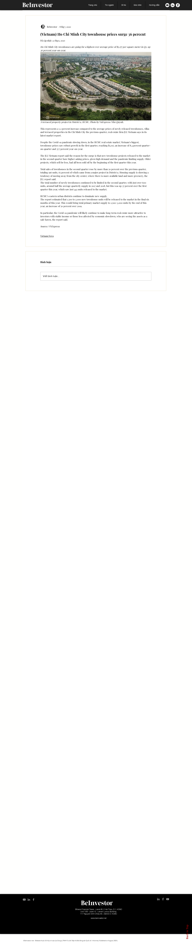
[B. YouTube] (167, 5)
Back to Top (187, 932)
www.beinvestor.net (98, 918)
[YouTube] (24, 899)
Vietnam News (47, 236)
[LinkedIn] (173, 5)
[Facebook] (178, 5)
